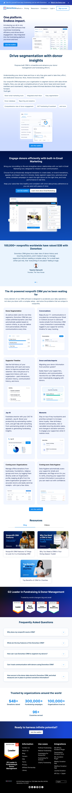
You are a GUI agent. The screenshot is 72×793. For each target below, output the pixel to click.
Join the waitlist (10, 45)
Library (24, 770)
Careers (24, 756)
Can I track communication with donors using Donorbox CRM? (30, 664)
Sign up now (63, 8)
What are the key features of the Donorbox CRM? (25, 643)
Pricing (26, 8)
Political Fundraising (44, 748)
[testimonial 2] (36, 282)
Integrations (60, 744)
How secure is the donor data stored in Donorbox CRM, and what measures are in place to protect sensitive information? (31, 676)
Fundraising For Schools (43, 759)
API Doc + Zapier (60, 773)
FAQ (23, 759)
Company (44, 8)
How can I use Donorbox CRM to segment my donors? (27, 654)
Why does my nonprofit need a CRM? (21, 632)
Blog (23, 753)
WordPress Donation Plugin (59, 748)
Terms (24, 762)
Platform (19, 8)
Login (52, 8)
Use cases (43, 744)
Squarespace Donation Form (59, 753)
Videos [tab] (47, 525)
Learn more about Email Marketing (43, 191)
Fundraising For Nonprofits (43, 754)
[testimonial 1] (35, 282)
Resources (34, 8)
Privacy (24, 765)
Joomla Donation (60, 771)
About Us (25, 750)
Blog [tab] (25, 525)
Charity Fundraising (44, 762)
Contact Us (26, 748)
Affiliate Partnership (28, 767)
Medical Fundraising (44, 750)
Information (27, 744)
